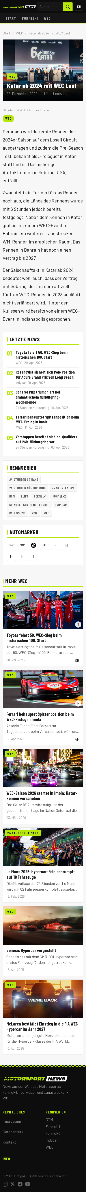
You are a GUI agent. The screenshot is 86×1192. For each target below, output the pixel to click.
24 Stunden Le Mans (23, 479)
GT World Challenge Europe (29, 505)
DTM (12, 496)
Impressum (12, 1121)
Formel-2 (59, 496)
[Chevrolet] (44, 545)
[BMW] (33, 545)
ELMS (24, 496)
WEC (47, 18)
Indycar (61, 505)
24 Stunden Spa (63, 488)
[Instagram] (5, 1184)
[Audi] (22, 545)
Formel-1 (30, 18)
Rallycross (17, 513)
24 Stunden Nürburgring (27, 488)
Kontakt (9, 1142)
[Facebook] (20, 1184)
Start (11, 18)
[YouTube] (27, 1184)
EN (79, 7)
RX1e (34, 513)
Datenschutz (13, 1131)
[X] (12, 1184)
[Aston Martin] (11, 545)
